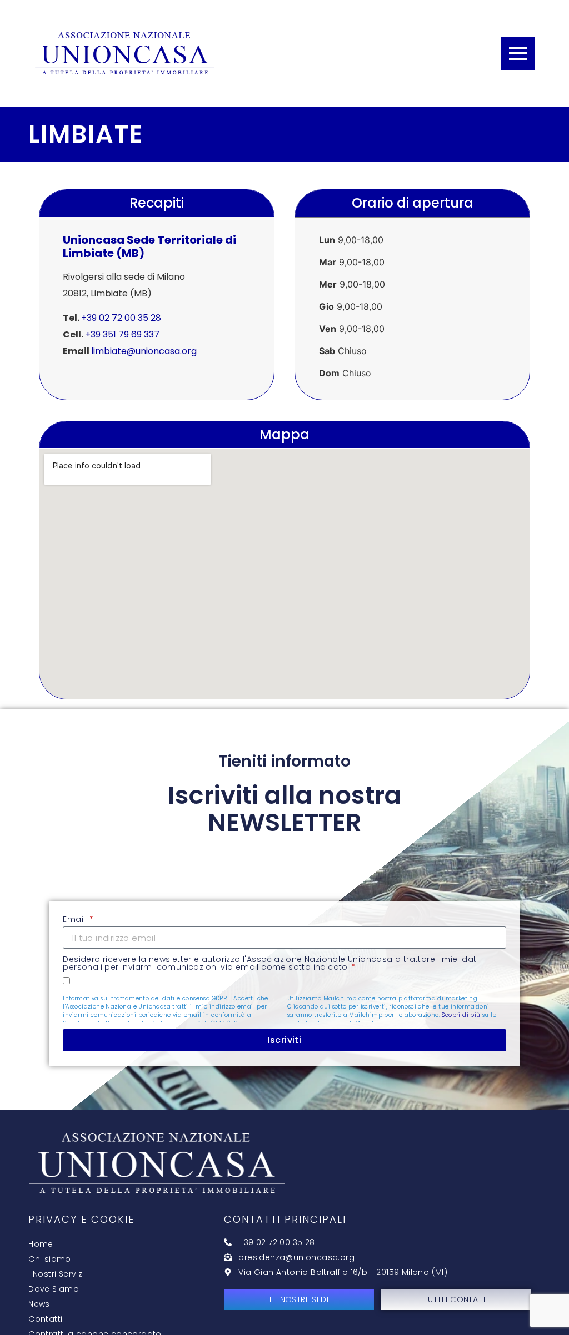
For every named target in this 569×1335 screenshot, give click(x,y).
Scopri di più (461, 1015)
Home (40, 1244)
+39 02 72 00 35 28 (121, 317)
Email (75, 920)
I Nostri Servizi (56, 1273)
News (39, 1303)
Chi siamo (49, 1259)
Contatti (45, 1318)
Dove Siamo (53, 1288)
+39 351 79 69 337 (122, 334)
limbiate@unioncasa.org (144, 351)
